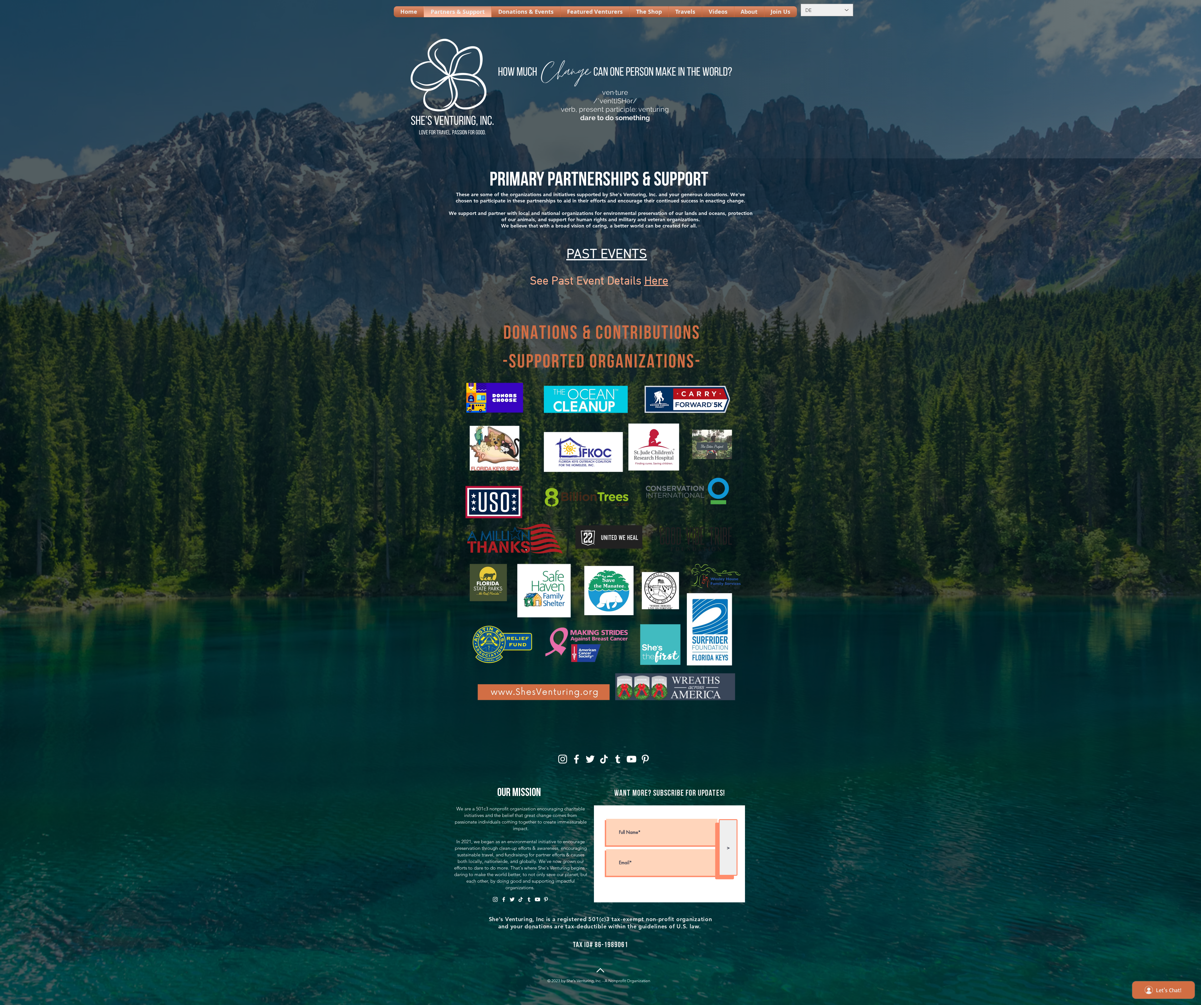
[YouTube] (631, 759)
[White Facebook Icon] (576, 759)
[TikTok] (604, 759)
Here (656, 281)
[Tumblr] (618, 759)
